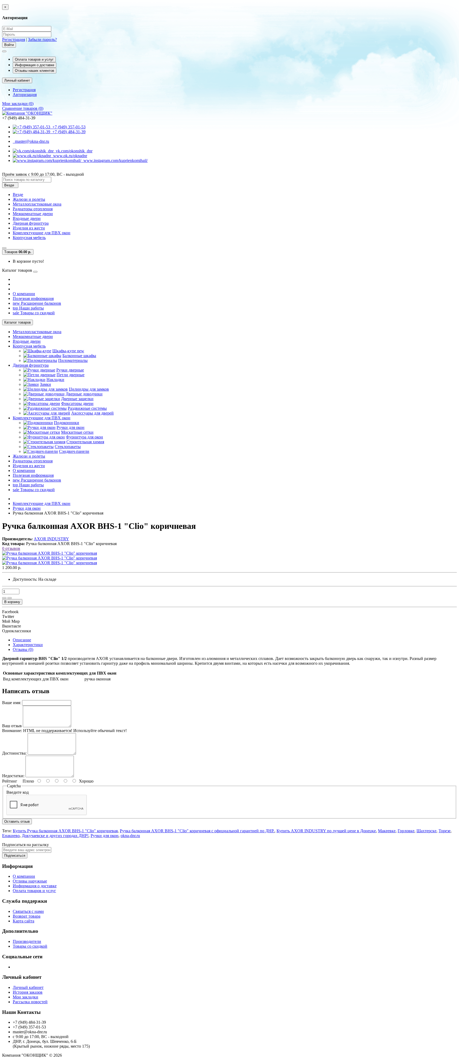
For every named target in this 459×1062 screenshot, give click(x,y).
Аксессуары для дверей (92, 413)
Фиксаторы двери (77, 403)
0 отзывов (11, 548)
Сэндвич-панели (74, 451)
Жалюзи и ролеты (29, 199)
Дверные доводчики (84, 394)
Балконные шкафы (79, 355)
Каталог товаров (17, 322)
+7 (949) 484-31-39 (68, 131)
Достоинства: (14, 753)
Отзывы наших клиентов (34, 71)
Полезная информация (33, 298)
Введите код (17, 792)
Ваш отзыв (12, 726)
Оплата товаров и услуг (34, 59)
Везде (18, 194)
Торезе (444, 831)
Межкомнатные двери (33, 213)
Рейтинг (9, 781)
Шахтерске (426, 831)
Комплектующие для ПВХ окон (41, 233)
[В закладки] (4, 598)
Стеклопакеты (68, 446)
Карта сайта (23, 921)
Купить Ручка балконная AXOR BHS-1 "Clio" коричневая (65, 831)
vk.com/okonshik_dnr (73, 151)
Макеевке (387, 831)
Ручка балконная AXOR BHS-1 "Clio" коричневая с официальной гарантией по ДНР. (197, 831)
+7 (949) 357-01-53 (68, 127)
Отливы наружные (30, 881)
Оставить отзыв (17, 821)
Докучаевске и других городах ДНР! (55, 835)
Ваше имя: (11, 702)
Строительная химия (85, 442)
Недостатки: (13, 775)
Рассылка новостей (30, 1002)
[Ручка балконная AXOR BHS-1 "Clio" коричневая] (49, 553)
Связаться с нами (28, 911)
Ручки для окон (70, 427)
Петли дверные (70, 375)
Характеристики (28, 644)
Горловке (406, 831)
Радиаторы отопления (33, 209)
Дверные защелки (77, 398)
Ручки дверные (70, 370)
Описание (22, 640)
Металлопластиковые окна (37, 204)
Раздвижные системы (87, 408)
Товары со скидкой (34, 313)
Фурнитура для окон (84, 437)
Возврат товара (26, 916)
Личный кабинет (28, 987)
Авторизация (25, 94)
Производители (27, 941)
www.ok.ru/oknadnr (69, 155)
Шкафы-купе (68, 351)
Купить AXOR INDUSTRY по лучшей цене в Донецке (326, 831)
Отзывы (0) (23, 649)
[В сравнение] (9, 598)
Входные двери (27, 218)
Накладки (55, 379)
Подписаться (14, 856)
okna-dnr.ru (130, 835)
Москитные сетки (77, 432)
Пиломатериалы (73, 360)
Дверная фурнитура (31, 223)
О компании (24, 293)
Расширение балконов (37, 303)
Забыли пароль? (42, 39)
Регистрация (13, 39)
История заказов (27, 992)
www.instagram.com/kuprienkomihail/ (114, 160)
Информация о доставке (34, 65)
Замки (45, 384)
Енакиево (11, 835)
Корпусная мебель (29, 237)
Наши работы (28, 308)
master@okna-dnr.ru (31, 141)
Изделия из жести (29, 228)
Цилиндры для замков (89, 389)
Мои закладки (25, 997)
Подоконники (66, 422)
